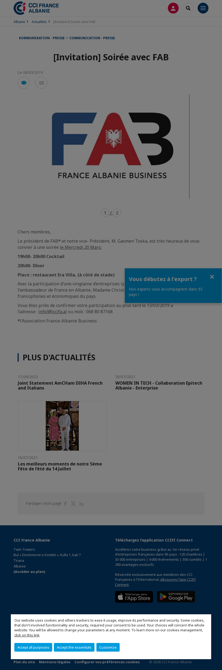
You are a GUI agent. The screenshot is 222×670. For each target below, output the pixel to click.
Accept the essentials (74, 647)
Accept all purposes (33, 647)
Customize (108, 647)
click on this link (27, 635)
